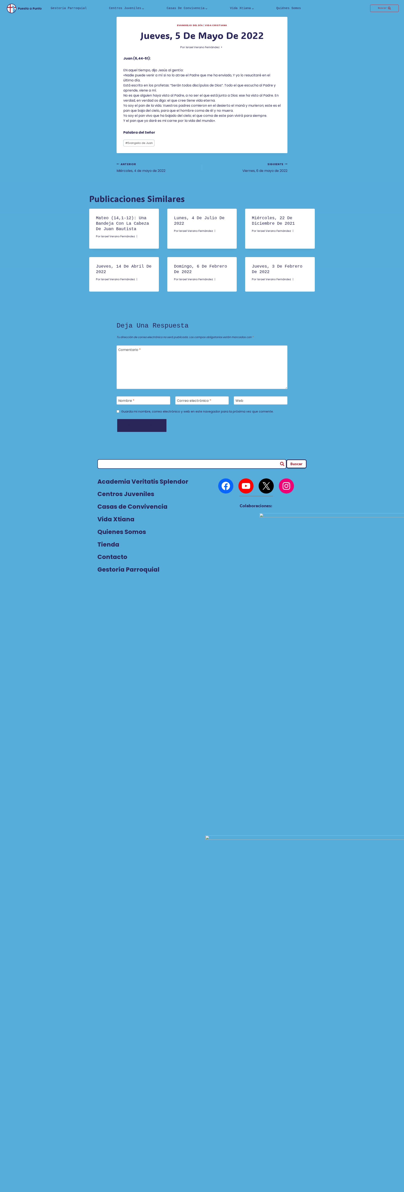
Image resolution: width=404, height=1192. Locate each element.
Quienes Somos (121, 532)
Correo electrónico (194, 400)
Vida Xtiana (115, 519)
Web (239, 400)
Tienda (108, 544)
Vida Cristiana (216, 25)
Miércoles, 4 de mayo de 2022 (141, 167)
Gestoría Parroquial (69, 8)
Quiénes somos (288, 8)
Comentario (129, 350)
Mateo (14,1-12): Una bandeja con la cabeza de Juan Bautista (122, 223)
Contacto (112, 557)
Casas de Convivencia (132, 506)
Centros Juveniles (125, 494)
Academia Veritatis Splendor (142, 481)
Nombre (126, 400)
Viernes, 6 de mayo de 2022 (264, 167)
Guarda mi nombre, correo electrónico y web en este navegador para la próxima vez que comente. (197, 412)
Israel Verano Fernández (202, 47)
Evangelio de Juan (139, 143)
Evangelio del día (190, 25)
